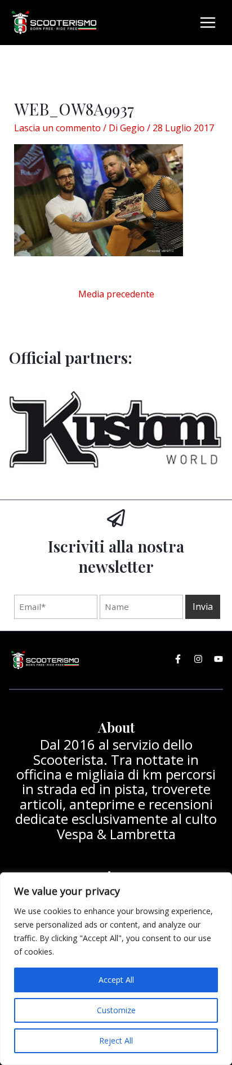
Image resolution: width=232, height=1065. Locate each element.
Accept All (116, 979)
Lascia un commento (57, 128)
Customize (116, 1010)
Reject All (116, 1040)
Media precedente (116, 294)
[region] (116, 968)
